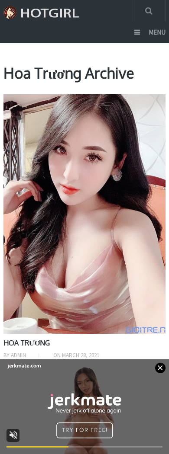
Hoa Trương (26, 343)
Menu (157, 32)
